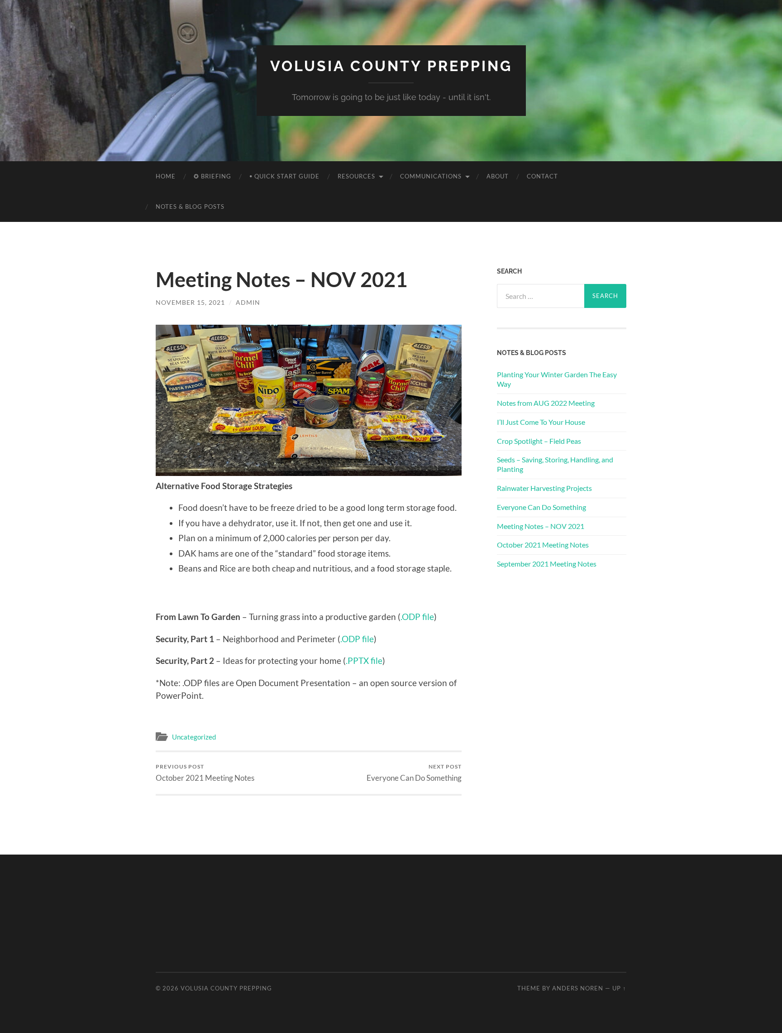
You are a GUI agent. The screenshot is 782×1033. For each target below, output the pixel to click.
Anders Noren (577, 988)
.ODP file (417, 616)
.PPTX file (364, 660)
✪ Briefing (212, 176)
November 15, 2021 (190, 302)
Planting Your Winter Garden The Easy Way (557, 379)
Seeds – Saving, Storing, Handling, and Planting (555, 464)
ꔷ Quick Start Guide (284, 176)
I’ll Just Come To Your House (541, 422)
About (497, 176)
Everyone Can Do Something (414, 773)
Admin (248, 302)
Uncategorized (194, 737)
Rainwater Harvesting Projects (544, 488)
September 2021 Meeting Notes (546, 563)
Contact (542, 176)
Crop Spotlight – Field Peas (539, 441)
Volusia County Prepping (391, 66)
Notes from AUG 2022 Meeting (546, 403)
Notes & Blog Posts (190, 206)
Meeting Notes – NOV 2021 (540, 526)
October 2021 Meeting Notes (205, 773)
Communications (431, 176)
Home (166, 176)
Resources (356, 176)
